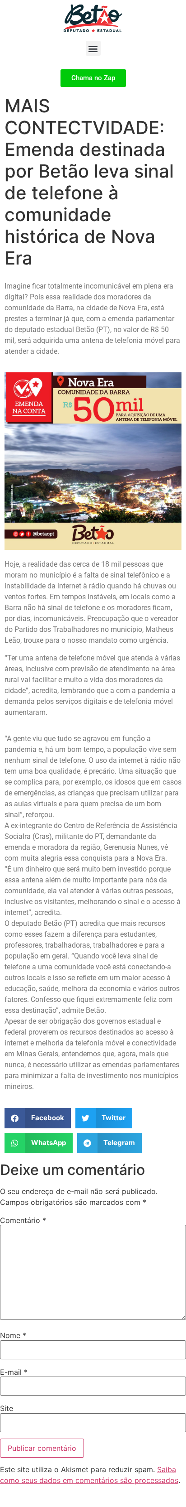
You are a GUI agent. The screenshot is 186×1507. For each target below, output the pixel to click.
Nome (13, 1335)
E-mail (14, 1372)
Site (6, 1408)
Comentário (23, 1220)
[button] (93, 48)
